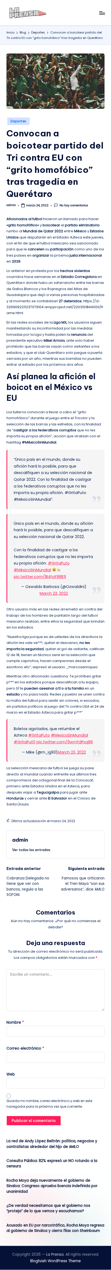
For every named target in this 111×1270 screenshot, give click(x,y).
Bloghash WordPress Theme (55, 1261)
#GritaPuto (59, 563)
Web (10, 1074)
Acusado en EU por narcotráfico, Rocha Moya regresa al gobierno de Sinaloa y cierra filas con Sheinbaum (55, 1228)
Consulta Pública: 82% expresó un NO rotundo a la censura (51, 1163)
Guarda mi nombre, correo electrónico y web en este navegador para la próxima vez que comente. (49, 1103)
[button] (31, 850)
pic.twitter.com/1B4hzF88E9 (40, 576)
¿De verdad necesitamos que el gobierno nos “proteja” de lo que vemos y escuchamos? (48, 1208)
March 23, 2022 (54, 593)
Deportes (18, 121)
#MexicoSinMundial (69, 735)
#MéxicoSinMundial (32, 570)
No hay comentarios (74, 205)
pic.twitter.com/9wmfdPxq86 (64, 742)
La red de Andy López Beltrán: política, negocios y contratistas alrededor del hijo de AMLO (51, 1143)
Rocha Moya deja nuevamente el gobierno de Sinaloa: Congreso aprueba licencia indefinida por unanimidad (52, 1186)
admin (20, 839)
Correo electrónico (25, 1048)
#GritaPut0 (24, 742)
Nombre (15, 1022)
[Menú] (102, 12)
